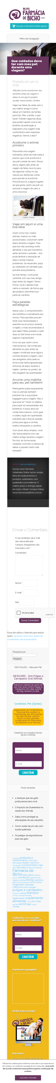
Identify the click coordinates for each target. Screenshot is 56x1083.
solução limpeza (25, 895)
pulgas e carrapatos (27, 890)
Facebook (19, 503)
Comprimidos (30, 865)
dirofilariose (30, 868)
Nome (18, 583)
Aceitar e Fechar (28, 1078)
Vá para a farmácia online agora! (31, 26)
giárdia (15, 878)
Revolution (16, 893)
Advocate (16, 858)
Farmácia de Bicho (23, 872)
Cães (40, 865)
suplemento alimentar (28, 899)
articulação (17, 863)
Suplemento (19, 898)
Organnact (18, 884)
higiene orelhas (19, 880)
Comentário (20, 553)
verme (15, 904)
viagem (34, 904)
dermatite (21, 867)
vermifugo (24, 904)
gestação (37, 875)
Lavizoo (38, 880)
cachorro (34, 862)
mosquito (37, 882)
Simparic (16, 895)
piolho (26, 887)
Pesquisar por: (19, 652)
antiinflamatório (20, 860)
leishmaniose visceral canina (23, 882)
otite (27, 884)
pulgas (32, 887)
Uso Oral (36, 901)
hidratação (23, 877)
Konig (30, 879)
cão (14, 867)
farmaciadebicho (28, 464)
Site (17, 602)
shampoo (32, 892)
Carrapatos (17, 865)
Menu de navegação (29, 39)
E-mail (19, 592)
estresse (39, 868)
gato (25, 875)
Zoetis (16, 906)
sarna (23, 893)
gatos (31, 875)
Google (15, 503)
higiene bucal (35, 878)
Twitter (24, 503)
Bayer (26, 862)
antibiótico (26, 857)
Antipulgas (33, 860)
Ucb (28, 902)
